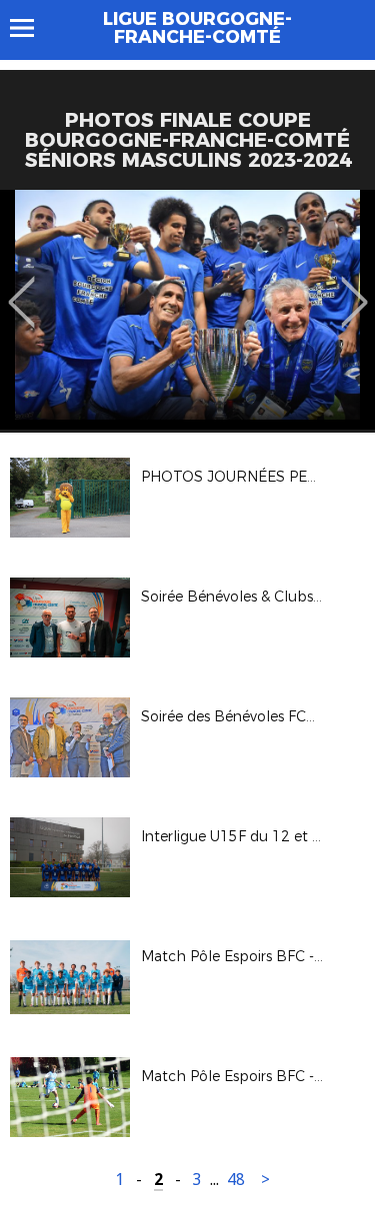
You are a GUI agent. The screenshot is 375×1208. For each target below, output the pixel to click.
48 (236, 1179)
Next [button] (354, 288)
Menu (31, 28)
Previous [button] (21, 288)
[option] (187, 310)
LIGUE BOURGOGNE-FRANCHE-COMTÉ (197, 28)
